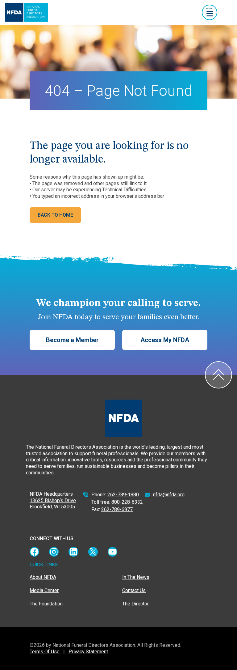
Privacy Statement (88, 652)
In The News (135, 577)
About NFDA (43, 577)
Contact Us (134, 590)
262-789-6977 (117, 509)
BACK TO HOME (55, 215)
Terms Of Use (45, 652)
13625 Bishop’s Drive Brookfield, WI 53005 (53, 504)
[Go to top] (218, 374)
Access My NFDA (164, 340)
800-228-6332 (127, 502)
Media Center (44, 590)
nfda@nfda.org (169, 495)
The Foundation (46, 604)
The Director (135, 604)
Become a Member (72, 340)
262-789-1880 (123, 495)
